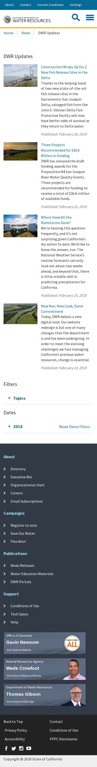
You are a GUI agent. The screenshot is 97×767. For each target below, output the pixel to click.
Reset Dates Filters (74, 426)
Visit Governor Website (19, 650)
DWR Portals (21, 581)
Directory (18, 468)
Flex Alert (18, 541)
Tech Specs (19, 614)
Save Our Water (23, 533)
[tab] (48, 398)
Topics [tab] (19, 398)
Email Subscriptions (27, 501)
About (9, 5)
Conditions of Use (25, 605)
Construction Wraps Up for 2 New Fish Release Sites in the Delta (64, 72)
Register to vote (24, 525)
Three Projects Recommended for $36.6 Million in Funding (60, 150)
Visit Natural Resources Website (24, 675)
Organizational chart (28, 485)
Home (8, 32)
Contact (25, 5)
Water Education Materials (32, 573)
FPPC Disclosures (63, 739)
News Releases (22, 565)
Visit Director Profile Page (20, 701)
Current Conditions (50, 5)
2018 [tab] (18, 426)
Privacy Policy (16, 730)
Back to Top (13, 721)
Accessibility (15, 739)
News (25, 32)
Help (14, 622)
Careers (17, 493)
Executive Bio (21, 477)
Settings (76, 5)
